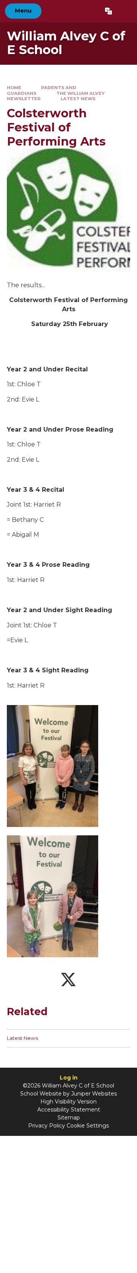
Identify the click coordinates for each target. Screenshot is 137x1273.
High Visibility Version (68, 1101)
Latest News (78, 98)
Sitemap (68, 1117)
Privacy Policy (46, 1125)
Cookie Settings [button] (88, 1125)
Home (14, 87)
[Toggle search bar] (124, 11)
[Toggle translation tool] (108, 11)
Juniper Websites (94, 1093)
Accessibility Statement (68, 1109)
